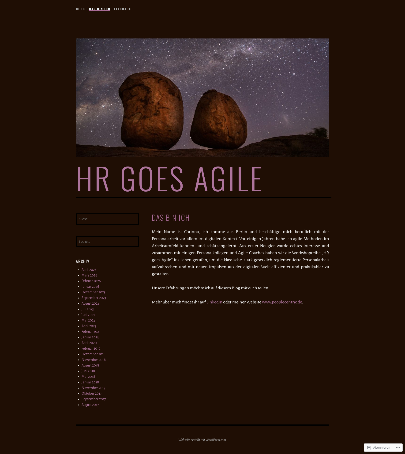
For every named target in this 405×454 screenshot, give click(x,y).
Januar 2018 (90, 382)
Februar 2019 (91, 348)
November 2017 (93, 388)
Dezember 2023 (93, 292)
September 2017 (94, 399)
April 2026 (89, 270)
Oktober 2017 (92, 393)
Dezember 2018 (93, 354)
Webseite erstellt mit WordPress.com (202, 440)
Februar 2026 (91, 281)
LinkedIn (214, 302)
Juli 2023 (88, 309)
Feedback (122, 9)
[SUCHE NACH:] (107, 218)
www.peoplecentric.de (282, 302)
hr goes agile (170, 177)
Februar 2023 (91, 331)
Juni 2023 (88, 315)
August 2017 (90, 405)
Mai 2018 (88, 376)
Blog (80, 9)
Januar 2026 (90, 286)
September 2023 (94, 298)
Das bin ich (99, 9)
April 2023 (89, 326)
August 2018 (90, 365)
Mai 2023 (88, 320)
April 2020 (89, 343)
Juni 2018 (88, 371)
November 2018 (94, 360)
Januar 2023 (90, 337)
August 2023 (90, 303)
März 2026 (89, 275)
